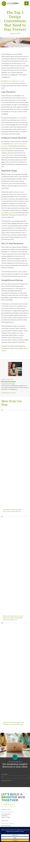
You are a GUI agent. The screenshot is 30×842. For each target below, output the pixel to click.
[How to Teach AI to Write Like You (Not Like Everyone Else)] (15, 623)
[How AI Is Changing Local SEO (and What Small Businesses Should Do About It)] (15, 516)
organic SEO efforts (7, 155)
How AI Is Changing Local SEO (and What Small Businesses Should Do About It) (13, 617)
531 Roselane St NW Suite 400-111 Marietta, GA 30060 (5, 815)
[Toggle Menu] (26, 3)
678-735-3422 (4, 820)
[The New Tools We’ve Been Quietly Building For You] (15, 410)
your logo (19, 118)
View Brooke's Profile (8, 392)
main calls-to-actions (8, 212)
